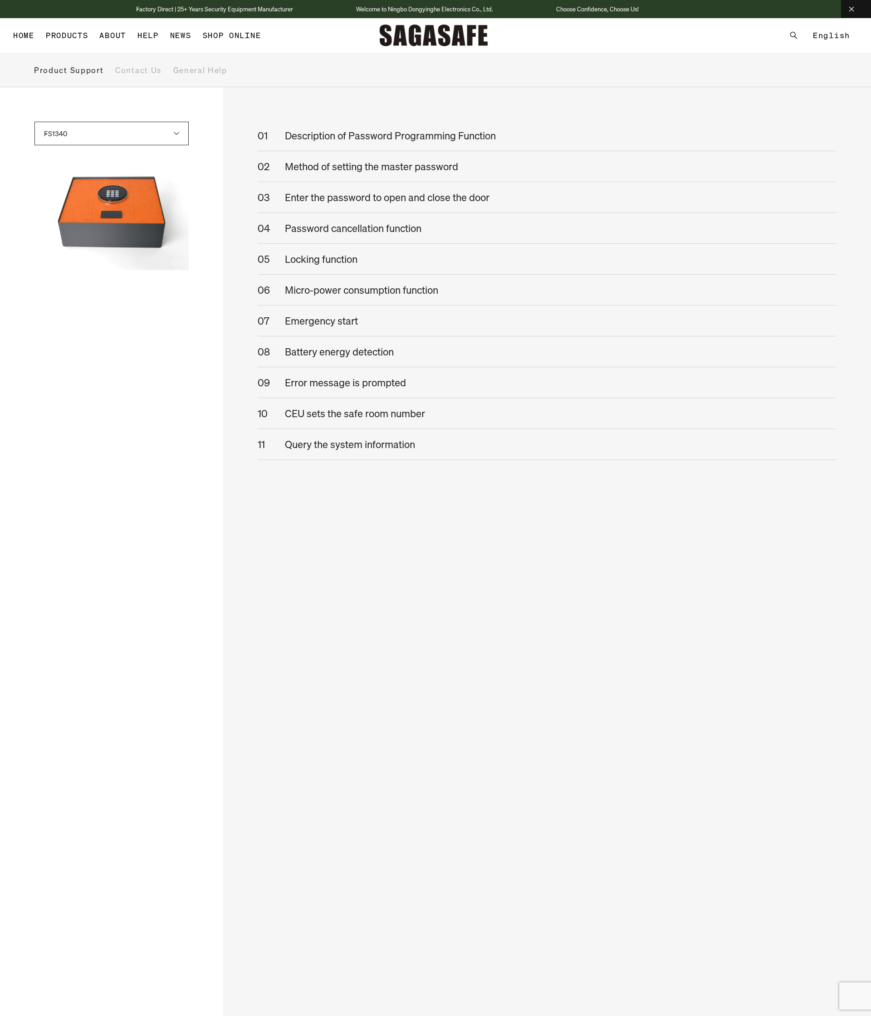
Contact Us (138, 70)
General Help (200, 70)
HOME (23, 35)
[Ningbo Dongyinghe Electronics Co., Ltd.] (434, 35)
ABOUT (112, 35)
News (180, 35)
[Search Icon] (794, 35)
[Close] (856, 9)
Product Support (69, 70)
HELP (148, 35)
